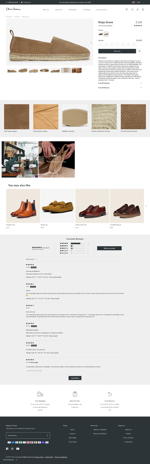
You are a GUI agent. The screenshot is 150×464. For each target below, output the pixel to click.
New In (46, 9)
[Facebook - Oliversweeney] (7, 449)
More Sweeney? (8, 460)
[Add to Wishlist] (139, 51)
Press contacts (128, 438)
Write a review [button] (109, 248)
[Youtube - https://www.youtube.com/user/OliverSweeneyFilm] (17, 449)
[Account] (138, 10)
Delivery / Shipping (100, 429)
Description (102, 58)
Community (128, 442)
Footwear (73, 9)
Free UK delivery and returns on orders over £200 (75, 2)
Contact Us (27, 2)
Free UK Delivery (104, 83)
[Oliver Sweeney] (13, 10)
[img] (30, 264)
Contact (72, 433)
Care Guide (72, 442)
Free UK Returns (103, 88)
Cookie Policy (49, 457)
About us (128, 429)
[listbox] (137, 2)
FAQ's (73, 429)
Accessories (102, 9)
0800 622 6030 (13, 2)
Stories (128, 433)
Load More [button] (75, 378)
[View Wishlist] (127, 10)
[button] (138, 25)
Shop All (58, 9)
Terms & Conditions (60, 457)
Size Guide (139, 40)
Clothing (86, 9)
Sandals (17, 17)
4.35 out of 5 (46, 247)
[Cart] (143, 10)
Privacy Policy (39, 457)
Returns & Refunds (100, 433)
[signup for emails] (47, 435)
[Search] (132, 10)
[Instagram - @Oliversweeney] (12, 449)
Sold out (117, 51)
